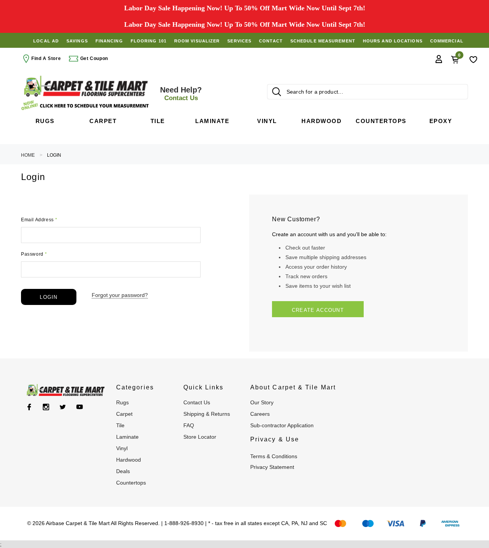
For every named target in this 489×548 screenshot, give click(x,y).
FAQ (188, 425)
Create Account (318, 310)
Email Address (39, 219)
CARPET (124, 414)
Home (28, 155)
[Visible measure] (86, 105)
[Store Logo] (86, 86)
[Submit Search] (276, 91)
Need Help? (181, 94)
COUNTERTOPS (131, 483)
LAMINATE (127, 437)
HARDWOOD (128, 460)
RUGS (122, 402)
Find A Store (46, 58)
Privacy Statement (272, 467)
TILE (120, 425)
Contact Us (196, 402)
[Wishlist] (473, 59)
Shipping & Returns (206, 414)
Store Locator (199, 437)
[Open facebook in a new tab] (29, 407)
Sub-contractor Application (282, 425)
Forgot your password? (120, 295)
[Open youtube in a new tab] (79, 407)
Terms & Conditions (273, 456)
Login (54, 155)
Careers (260, 414)
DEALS (123, 471)
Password (34, 254)
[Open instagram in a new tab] (46, 407)
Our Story (262, 402)
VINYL (122, 448)
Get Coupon (93, 58)
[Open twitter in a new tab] (63, 407)
